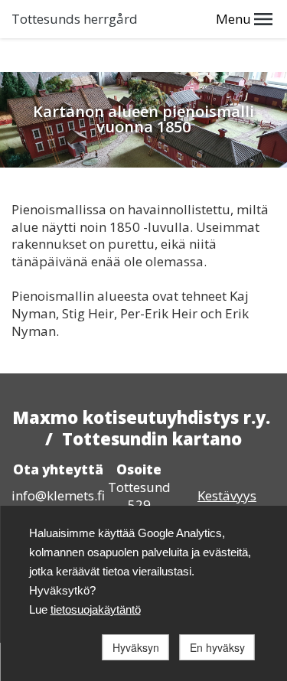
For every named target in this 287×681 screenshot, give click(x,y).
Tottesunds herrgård (74, 19)
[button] (263, 19)
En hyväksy (217, 647)
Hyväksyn (136, 647)
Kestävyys (226, 495)
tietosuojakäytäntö (96, 609)
